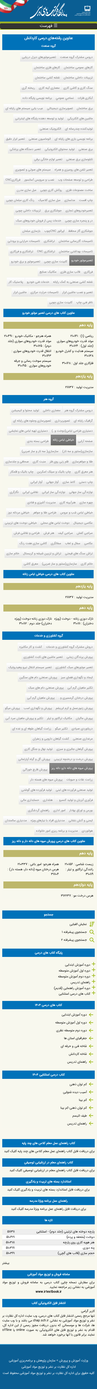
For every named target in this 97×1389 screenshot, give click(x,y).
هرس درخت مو (83, 895)
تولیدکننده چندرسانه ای (79, 128)
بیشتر (5, 1263)
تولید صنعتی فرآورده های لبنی (74, 790)
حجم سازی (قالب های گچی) (76, 1253)
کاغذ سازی (68, 482)
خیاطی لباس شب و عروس (76, 512)
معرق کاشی (31, 563)
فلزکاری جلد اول (83, 363)
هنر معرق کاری (84, 471)
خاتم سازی (12, 553)
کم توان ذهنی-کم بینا (73, 1107)
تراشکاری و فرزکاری (21, 251)
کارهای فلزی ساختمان (47, 67)
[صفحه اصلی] (82, 9)
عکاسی (88, 543)
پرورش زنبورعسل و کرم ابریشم (74, 708)
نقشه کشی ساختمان (47, 77)
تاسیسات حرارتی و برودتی (24, 241)
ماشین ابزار (20, 292)
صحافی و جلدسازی (17, 461)
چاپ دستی (86, 482)
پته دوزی (89, 1247)
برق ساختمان (85, 108)
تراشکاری (49, 241)
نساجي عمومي (65, 98)
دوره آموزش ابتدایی (77, 964)
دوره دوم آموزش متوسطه (74, 976)
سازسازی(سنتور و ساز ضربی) (59, 563)
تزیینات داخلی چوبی (28, 210)
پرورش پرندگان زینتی (80, 657)
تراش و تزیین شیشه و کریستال (42, 553)
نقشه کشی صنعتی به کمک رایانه (73, 282)
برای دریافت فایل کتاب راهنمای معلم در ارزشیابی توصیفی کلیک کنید (52, 1170)
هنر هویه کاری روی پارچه (79, 1242)
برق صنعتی (86, 149)
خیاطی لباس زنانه (63, 439)
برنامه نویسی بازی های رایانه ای (74, 139)
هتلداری (48, 800)
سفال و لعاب (72, 543)
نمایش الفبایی (78, 924)
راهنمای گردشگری (38, 810)
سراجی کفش (85, 533)
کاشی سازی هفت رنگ (33, 543)
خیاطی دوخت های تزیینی (21, 523)
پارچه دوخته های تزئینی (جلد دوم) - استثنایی (65, 1231)
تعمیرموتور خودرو (82, 260)
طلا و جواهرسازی (82, 461)
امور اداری (59, 810)
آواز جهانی (52, 482)
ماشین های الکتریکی (80, 118)
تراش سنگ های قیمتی (79, 553)
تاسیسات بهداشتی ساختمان (76, 251)
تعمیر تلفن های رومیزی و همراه (74, 169)
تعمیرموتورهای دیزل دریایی (39, 57)
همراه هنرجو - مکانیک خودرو (33, 335)
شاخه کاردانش (78, 1053)
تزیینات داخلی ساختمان (78, 77)
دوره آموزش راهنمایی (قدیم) (72, 988)
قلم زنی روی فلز (59, 461)
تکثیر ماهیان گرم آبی (80, 687)
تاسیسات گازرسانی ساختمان (76, 241)
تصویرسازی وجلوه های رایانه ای (32, 420)
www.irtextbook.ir (49, 1291)
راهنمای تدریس (80, 982)
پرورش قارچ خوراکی (35, 769)
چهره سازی (86, 502)
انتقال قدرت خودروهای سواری (32, 351)
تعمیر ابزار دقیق (15, 139)
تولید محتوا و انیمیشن (25, 410)
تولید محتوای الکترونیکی (60, 149)
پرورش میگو (12, 708)
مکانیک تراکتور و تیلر (59, 718)
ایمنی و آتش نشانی (81, 820)
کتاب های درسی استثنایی (74, 993)
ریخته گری (28, 88)
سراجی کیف (65, 533)
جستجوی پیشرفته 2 (74, 939)
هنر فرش (49, 533)
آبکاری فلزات (85, 98)
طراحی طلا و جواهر (44, 512)
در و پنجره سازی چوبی (79, 220)
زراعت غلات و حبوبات (79, 779)
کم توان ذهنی (78, 1084)
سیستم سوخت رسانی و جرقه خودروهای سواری (32, 363)
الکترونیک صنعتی (50, 128)
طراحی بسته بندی (38, 441)
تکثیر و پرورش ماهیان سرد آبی (24, 718)
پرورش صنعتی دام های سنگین (38, 677)
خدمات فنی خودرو (38, 282)
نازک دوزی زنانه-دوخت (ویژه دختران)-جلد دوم (33, 621)
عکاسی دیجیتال (83, 523)
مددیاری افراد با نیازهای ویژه (48, 820)
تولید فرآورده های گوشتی (36, 790)
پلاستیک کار (16, 282)
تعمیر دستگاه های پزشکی (25, 149)
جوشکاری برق (53, 210)
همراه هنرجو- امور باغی (44, 864)
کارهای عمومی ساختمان (78, 67)
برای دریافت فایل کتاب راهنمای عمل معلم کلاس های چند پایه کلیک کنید (49, 1151)
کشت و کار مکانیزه (30, 647)
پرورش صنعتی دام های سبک (46, 687)
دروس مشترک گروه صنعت (76, 57)
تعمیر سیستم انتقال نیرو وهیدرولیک (30, 667)
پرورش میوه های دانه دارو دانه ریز (71, 768)
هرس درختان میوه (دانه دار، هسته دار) (34, 869)
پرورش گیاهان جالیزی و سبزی (74, 749)
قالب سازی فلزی (70, 271)
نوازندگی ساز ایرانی (53, 492)
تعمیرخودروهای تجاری (79, 210)
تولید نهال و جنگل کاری (38, 749)
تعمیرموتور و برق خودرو (25, 261)
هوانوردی (87, 830)
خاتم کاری (87, 563)
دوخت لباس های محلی (55, 523)
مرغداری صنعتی (83, 738)
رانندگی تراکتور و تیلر (80, 869)
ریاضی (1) (87, 335)
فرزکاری (88, 271)
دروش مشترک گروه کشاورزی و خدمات (69, 647)
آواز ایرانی (36, 482)
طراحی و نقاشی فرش (27, 533)
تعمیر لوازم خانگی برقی (48, 159)
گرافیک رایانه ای (83, 420)
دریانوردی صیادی (82, 728)
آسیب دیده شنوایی (75, 1092)
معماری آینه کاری (49, 88)
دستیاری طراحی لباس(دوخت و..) (72, 430)
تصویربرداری (62, 420)
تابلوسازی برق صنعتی (79, 159)
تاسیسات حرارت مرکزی (44, 292)
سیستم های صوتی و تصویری (33, 169)
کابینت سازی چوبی (55, 261)
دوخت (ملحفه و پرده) (81, 1236)
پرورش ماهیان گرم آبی (41, 698)
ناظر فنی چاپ (84, 302)
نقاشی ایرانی (30, 492)
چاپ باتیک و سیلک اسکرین (54, 471)
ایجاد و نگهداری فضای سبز (77, 677)
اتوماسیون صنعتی (40, 139)
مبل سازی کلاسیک (49, 200)
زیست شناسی (84, 864)
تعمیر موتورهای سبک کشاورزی (74, 667)
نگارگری (14, 492)
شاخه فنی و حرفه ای (74, 1046)
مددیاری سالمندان (16, 820)
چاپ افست (86, 200)
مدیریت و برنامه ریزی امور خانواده (57, 830)
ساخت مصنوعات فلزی (79, 190)
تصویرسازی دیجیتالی (60, 108)
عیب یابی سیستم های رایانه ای (24, 108)
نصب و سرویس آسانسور (39, 179)
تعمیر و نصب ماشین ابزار (77, 292)
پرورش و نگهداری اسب (38, 708)
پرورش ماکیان (84, 718)
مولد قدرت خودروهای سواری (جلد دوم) (29, 343)
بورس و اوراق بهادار (81, 810)
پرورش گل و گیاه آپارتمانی (34, 759)
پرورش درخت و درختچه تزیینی (73, 759)
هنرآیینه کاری (68, 502)
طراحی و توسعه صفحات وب (75, 179)
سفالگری (56, 543)
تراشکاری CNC (46, 251)
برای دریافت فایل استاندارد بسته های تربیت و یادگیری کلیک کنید (48, 1189)
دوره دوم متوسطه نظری (71, 1030)
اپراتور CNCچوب (54, 231)
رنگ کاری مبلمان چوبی (20, 200)
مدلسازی (69, 200)
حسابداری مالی (30, 800)
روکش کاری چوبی (51, 190)
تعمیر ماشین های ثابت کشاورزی (43, 657)
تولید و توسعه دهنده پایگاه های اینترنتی (39, 118)
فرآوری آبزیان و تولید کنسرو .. (74, 800)
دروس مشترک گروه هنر (79, 410)
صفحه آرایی (85, 441)
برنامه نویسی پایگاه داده (37, 98)
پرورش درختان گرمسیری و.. (75, 698)
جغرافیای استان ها (75, 1038)
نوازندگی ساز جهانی (81, 492)
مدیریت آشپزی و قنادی (41, 502)
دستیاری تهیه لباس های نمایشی (28, 430)
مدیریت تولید (84, 387)
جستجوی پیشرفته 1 (74, 932)
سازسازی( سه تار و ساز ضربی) (40, 451)
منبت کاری (39, 461)
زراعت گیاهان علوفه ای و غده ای (31, 728)
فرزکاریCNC (12, 179)
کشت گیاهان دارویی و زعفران (51, 738)
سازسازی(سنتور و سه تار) (77, 451)
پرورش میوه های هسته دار (46, 779)
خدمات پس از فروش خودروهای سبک (38, 220)
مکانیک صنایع (47, 271)
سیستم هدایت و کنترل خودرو (74, 351)
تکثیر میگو (61, 728)
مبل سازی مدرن (26, 190)
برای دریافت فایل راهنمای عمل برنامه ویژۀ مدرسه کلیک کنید (48, 1208)
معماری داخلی (51, 410)
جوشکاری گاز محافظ (80, 231)
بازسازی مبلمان (31, 231)
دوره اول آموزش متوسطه (74, 970)
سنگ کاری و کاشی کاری (78, 88)
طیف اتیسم (79, 1115)
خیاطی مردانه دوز (18, 512)
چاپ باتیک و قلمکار (21, 471)
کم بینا (83, 1100)
